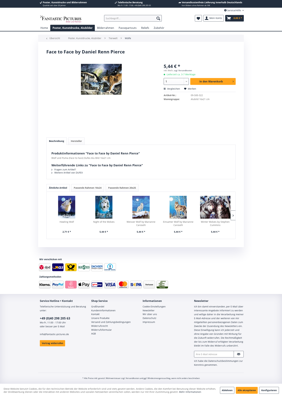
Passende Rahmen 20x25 (122, 187)
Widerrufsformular (101, 329)
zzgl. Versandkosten (183, 70)
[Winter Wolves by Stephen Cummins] (215, 207)
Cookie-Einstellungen (154, 306)
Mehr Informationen (190, 391)
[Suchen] (158, 18)
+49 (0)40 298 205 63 (55, 318)
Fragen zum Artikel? (65, 169)
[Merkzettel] (198, 18)
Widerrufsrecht (99, 325)
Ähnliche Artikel (58, 187)
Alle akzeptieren (247, 390)
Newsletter (149, 310)
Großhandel (97, 306)
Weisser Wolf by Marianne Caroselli (141, 223)
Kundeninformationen (103, 310)
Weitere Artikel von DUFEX (68, 172)
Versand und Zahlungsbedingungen (111, 322)
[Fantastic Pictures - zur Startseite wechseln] (61, 19)
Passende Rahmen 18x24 (88, 187)
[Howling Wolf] (67, 207)
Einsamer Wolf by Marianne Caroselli (178, 223)
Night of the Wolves (104, 221)
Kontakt (95, 314)
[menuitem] (133, 18)
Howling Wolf (67, 221)
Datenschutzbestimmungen (223, 360)
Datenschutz (149, 318)
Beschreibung (56, 141)
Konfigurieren (269, 390)
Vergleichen (173, 88)
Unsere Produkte (100, 318)
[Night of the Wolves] (104, 207)
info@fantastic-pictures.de (54, 334)
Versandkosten (132, 378)
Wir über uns (150, 314)
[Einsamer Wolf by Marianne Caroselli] (178, 207)
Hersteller (76, 141)
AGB (93, 333)
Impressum (149, 322)
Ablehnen (227, 390)
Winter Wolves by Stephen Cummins (215, 223)
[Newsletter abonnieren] (239, 354)
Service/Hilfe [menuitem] (234, 10)
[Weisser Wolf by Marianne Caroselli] (141, 207)
